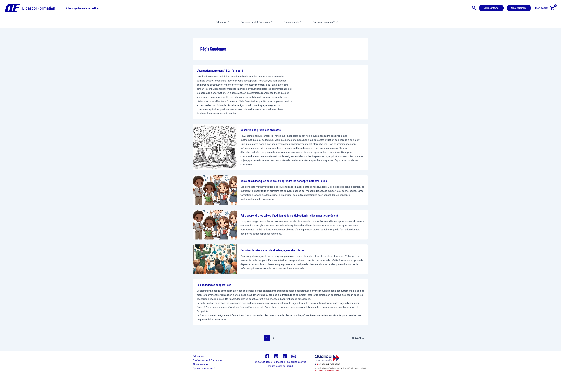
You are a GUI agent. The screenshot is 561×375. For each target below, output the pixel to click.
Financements (291, 22)
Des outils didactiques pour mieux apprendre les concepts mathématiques (283, 181)
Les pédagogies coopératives (214, 285)
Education (221, 22)
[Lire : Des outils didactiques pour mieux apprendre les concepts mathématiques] (215, 189)
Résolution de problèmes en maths (260, 130)
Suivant (358, 338)
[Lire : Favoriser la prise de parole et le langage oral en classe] (215, 259)
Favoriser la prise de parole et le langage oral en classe (272, 250)
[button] (474, 8)
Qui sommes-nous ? (324, 22)
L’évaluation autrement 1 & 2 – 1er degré (220, 70)
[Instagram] (276, 356)
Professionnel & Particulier (255, 22)
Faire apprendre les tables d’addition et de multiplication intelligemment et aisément (289, 215)
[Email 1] (293, 356)
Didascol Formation (38, 8)
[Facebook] (267, 356)
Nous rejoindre (519, 8)
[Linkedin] (285, 356)
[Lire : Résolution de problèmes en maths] (215, 146)
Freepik (289, 366)
